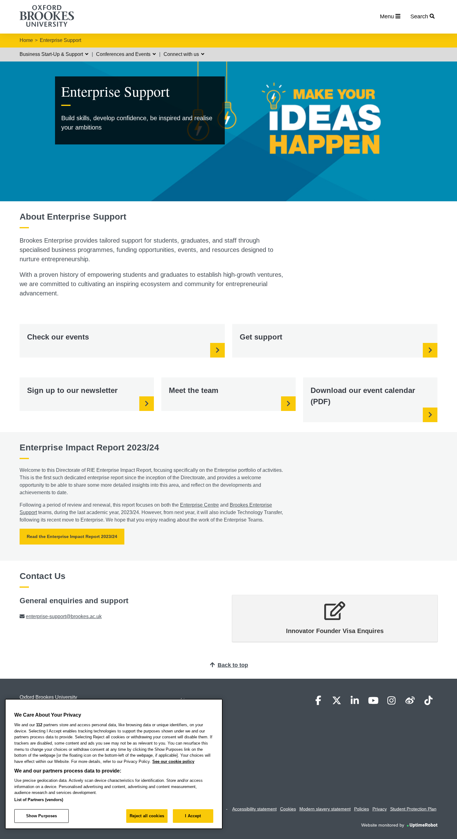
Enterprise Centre (199, 505)
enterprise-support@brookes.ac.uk (64, 616)
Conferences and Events (124, 54)
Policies (361, 808)
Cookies (288, 808)
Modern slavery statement (325, 808)
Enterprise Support (60, 40)
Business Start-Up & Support (52, 54)
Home (26, 40)
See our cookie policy (173, 761)
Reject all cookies (147, 816)
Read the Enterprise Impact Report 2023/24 (72, 536)
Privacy (379, 808)
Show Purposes (41, 816)
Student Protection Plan (413, 808)
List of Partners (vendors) (38, 799)
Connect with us (182, 54)
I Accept (193, 816)
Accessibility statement (254, 808)
